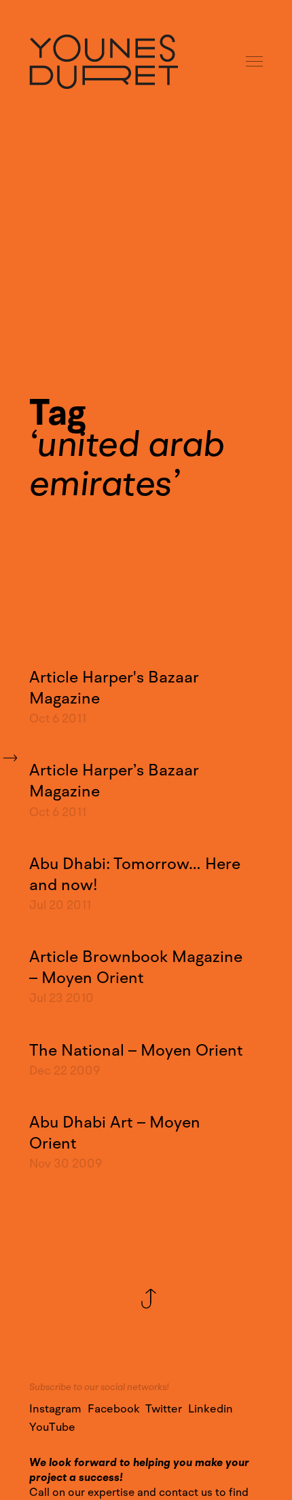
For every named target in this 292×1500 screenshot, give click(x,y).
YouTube (52, 1427)
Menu (255, 62)
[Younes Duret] (103, 62)
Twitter (163, 1409)
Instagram (55, 1409)
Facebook (114, 1409)
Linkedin (210, 1409)
